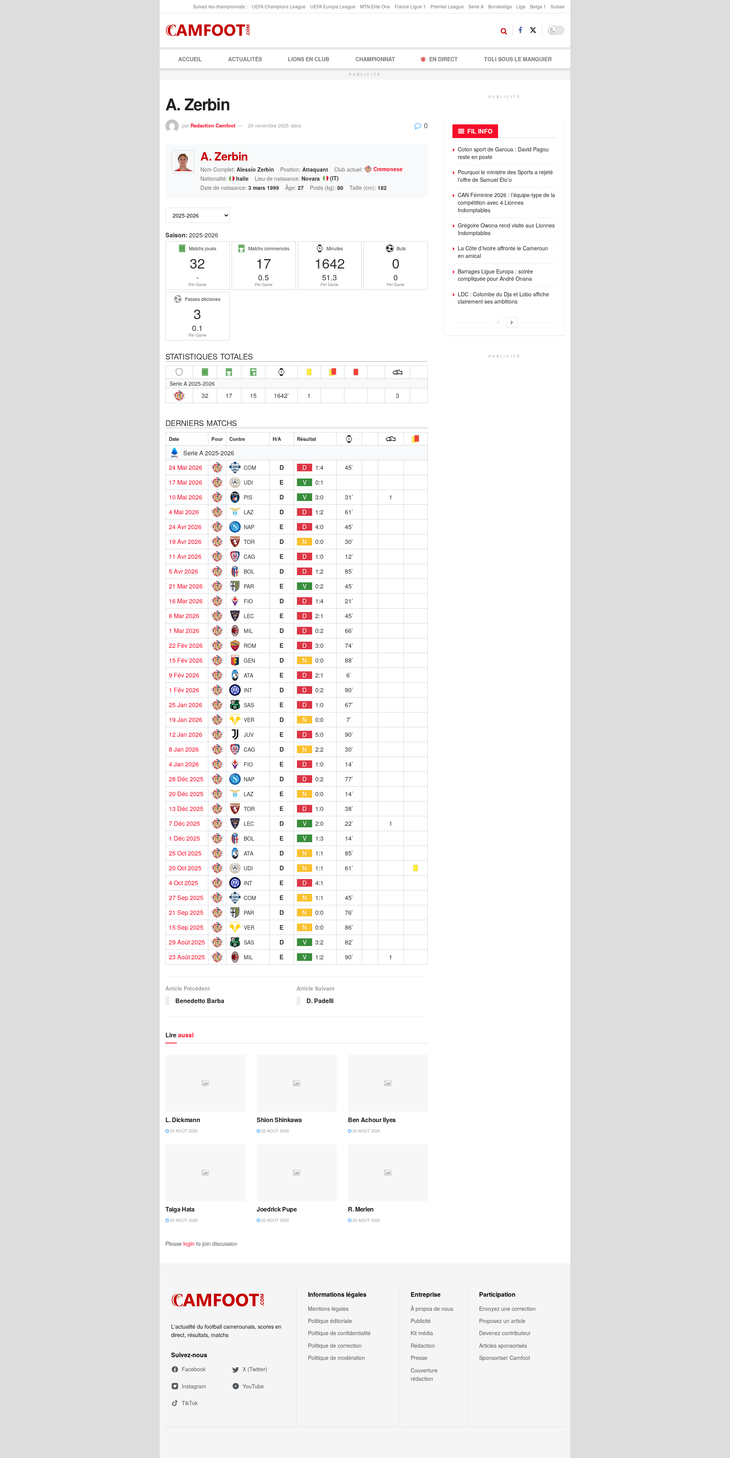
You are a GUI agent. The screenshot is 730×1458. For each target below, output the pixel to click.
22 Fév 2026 (186, 645)
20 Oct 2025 (185, 868)
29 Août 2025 (187, 942)
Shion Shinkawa (279, 1119)
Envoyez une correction (507, 1308)
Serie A (476, 6)
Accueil (190, 59)
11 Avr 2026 (185, 556)
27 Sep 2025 (186, 898)
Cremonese (388, 169)
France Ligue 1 (410, 6)
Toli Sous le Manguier (518, 59)
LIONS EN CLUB (308, 59)
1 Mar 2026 (184, 630)
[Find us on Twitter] (533, 30)
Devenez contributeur (505, 1333)
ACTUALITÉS (245, 59)
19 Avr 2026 (185, 541)
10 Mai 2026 (185, 497)
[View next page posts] (511, 322)
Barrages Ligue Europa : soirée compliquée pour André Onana (495, 275)
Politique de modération (336, 1357)
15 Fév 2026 (186, 660)
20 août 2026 (183, 1130)
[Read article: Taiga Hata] (205, 1172)
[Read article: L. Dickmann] (205, 1083)
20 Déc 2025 (186, 794)
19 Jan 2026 (185, 719)
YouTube (253, 1386)
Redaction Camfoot (212, 125)
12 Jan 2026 (185, 734)
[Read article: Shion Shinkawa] (296, 1083)
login (189, 1243)
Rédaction (423, 1345)
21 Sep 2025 (186, 912)
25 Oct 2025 (185, 853)
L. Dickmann (182, 1119)
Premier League (447, 6)
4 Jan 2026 (184, 764)
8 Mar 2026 (184, 616)
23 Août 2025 (187, 957)
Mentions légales (328, 1308)
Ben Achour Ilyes (372, 1119)
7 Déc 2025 (184, 823)
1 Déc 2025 (184, 838)
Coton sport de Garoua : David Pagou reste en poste (503, 153)
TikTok (190, 1403)
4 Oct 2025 (183, 883)
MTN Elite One (375, 6)
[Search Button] (504, 30)
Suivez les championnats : (220, 6)
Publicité (421, 1320)
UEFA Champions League (279, 6)
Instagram (194, 1386)
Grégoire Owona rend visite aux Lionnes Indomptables (506, 229)
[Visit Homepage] (210, 30)
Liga (520, 6)
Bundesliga (500, 6)
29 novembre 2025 (268, 125)
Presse (419, 1357)
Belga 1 (538, 6)
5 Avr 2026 (183, 571)
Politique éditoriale (330, 1320)
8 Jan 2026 (184, 749)
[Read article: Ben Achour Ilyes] (388, 1083)
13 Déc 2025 (186, 808)
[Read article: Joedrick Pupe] (296, 1172)
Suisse (558, 6)
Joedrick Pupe (277, 1209)
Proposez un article (502, 1320)
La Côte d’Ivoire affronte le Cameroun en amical (503, 251)
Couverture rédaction (424, 1374)
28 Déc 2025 (186, 779)
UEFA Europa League (332, 6)
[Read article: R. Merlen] (388, 1172)
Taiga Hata (180, 1209)
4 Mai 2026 (184, 512)
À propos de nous (432, 1308)
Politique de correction (335, 1345)
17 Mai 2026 (185, 482)
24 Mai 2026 (185, 467)
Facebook (194, 1369)
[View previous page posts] (498, 322)
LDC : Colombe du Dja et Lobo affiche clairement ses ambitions (503, 297)
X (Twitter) (255, 1369)
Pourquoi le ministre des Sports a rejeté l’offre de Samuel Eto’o (505, 175)
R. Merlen (361, 1209)
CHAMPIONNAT (375, 59)
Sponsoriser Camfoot (504, 1357)
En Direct (443, 59)
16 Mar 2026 (186, 601)
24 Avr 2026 (185, 527)
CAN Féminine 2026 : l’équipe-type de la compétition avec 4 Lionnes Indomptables (506, 202)
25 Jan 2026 (185, 705)
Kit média (422, 1333)
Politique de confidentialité (339, 1333)
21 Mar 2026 (186, 586)
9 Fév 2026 (184, 675)
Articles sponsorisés (503, 1345)
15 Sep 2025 (186, 927)
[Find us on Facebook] (520, 30)
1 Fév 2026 (184, 690)
